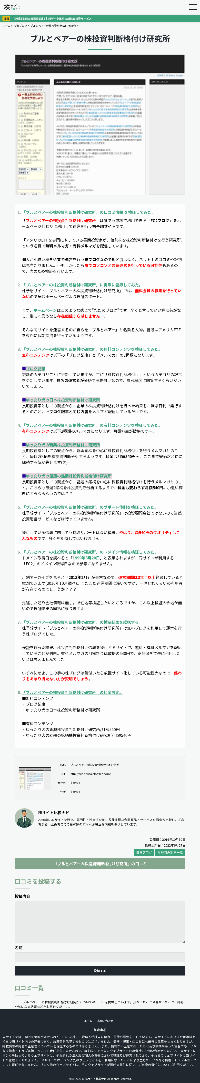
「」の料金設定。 (72, 692)
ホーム (6, 26)
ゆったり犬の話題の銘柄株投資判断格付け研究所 (69, 476)
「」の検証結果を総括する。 (82, 622)
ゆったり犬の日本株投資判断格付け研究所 (63, 400)
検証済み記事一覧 (170, 852)
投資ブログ (20, 26)
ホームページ (45, 310)
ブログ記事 (35, 368)
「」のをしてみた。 (88, 212)
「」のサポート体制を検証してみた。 (90, 507)
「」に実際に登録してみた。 (82, 285)
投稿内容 (22, 896)
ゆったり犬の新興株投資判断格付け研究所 (63, 445)
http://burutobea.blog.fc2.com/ (90, 774)
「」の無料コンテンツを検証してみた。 (92, 349)
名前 (18, 947)
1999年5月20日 (86, 558)
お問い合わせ (105, 1021)
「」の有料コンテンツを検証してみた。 (92, 425)
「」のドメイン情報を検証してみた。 (90, 552)
